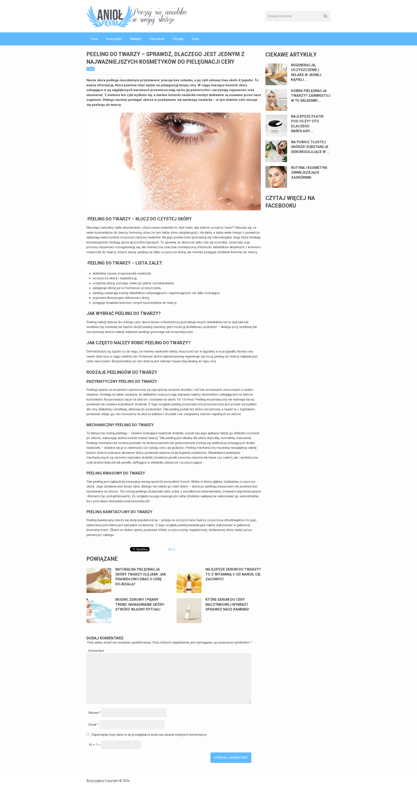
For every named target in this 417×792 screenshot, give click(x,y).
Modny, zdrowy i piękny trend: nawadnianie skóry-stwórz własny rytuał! (140, 604)
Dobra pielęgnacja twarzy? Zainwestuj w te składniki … (310, 96)
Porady (178, 39)
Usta (195, 39)
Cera (94, 39)
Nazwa (95, 713)
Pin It (171, 549)
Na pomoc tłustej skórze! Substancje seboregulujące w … (310, 147)
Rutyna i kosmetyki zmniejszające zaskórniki (309, 173)
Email (94, 725)
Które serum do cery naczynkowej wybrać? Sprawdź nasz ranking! (227, 604)
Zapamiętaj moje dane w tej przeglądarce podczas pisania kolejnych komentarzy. (149, 735)
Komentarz (96, 651)
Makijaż (135, 39)
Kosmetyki (113, 39)
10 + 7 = (95, 745)
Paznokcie (157, 39)
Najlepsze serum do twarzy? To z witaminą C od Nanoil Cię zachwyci (233, 574)
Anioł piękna (95, 781)
